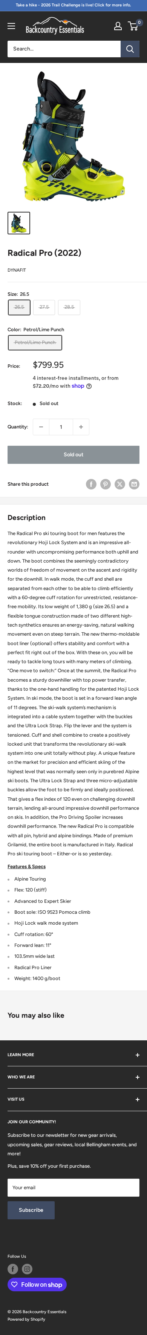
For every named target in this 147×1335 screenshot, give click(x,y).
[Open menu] (11, 26)
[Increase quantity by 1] (81, 427)
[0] (133, 26)
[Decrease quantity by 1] (41, 427)
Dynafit (17, 270)
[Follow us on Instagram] (27, 1269)
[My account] (118, 26)
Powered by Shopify (26, 1319)
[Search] (130, 49)
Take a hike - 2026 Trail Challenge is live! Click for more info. (73, 5)
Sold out (74, 454)
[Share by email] (134, 484)
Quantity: (18, 427)
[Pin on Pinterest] (105, 484)
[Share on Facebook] (91, 484)
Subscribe (31, 1210)
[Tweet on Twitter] (120, 484)
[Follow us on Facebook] (13, 1269)
